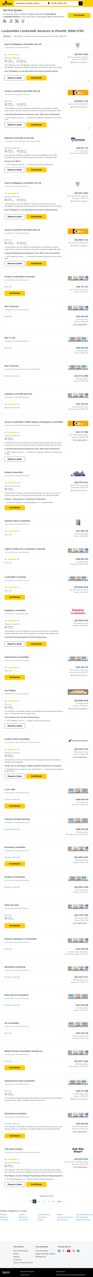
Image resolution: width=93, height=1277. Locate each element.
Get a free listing (42, 1251)
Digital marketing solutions (45, 1254)
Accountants (42, 1217)
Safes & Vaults (35, 141)
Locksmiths (4, 1220)
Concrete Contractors (65, 1217)
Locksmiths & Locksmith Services (17, 47)
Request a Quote (15, 78)
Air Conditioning (82, 1217)
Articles (16, 1254)
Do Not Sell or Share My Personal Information (70, 1275)
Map (8, 36)
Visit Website (36, 78)
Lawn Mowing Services (84, 1214)
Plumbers (3, 1214)
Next (59, 1201)
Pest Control (23, 1220)
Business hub (41, 1257)
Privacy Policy (60, 1271)
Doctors (41, 1220)
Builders (60, 1214)
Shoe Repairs (35, 1152)
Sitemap (16, 1257)
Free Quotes (79, 15)
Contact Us (17, 1259)
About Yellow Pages (20, 1251)
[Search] (81, 3)
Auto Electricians (44, 1214)
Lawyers (22, 1214)
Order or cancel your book (23, 1262)
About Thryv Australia (27, 1271)
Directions (8, 58)
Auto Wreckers (62, 1220)
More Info (16, 58)
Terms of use (25, 1275)
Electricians (4, 1217)
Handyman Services (83, 1220)
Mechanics (23, 1217)
